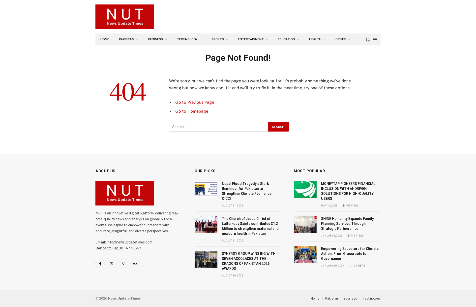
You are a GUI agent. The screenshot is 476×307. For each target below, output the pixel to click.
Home (104, 39)
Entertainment (251, 39)
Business (155, 39)
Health (315, 39)
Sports (217, 39)
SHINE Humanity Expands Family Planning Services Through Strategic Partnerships (347, 224)
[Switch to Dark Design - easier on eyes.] (368, 39)
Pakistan (126, 39)
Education (286, 39)
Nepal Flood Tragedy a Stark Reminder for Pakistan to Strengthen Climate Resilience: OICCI (247, 191)
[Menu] (375, 39)
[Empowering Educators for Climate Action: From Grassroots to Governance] (305, 254)
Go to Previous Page (194, 102)
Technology (187, 39)
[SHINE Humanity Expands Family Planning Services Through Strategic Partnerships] (305, 224)
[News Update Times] (124, 17)
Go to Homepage (191, 111)
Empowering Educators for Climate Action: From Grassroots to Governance (350, 254)
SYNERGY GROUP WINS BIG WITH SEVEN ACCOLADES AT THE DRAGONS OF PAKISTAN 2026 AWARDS (248, 261)
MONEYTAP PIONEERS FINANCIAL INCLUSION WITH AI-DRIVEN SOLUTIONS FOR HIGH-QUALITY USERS (348, 191)
